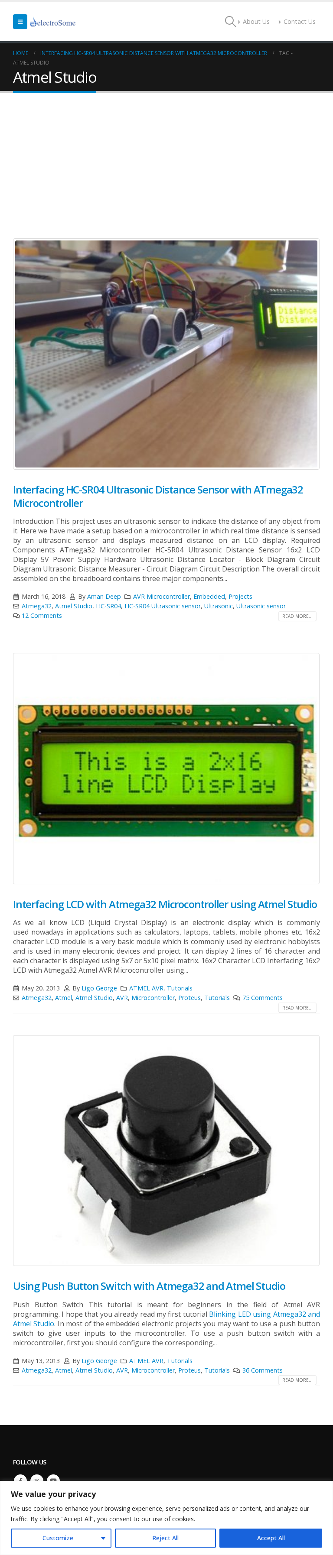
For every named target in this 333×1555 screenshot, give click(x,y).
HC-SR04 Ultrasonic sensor (162, 606)
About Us (256, 21)
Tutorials (180, 988)
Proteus (189, 997)
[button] (20, 21)
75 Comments (262, 997)
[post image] (166, 354)
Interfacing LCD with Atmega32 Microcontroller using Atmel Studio (165, 904)
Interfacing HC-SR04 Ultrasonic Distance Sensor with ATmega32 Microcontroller (158, 496)
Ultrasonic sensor (261, 606)
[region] (166, 1518)
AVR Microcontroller (161, 596)
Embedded (209, 596)
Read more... (297, 616)
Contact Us (300, 21)
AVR (122, 997)
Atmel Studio (73, 606)
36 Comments (262, 1370)
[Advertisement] (166, 158)
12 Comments (42, 615)
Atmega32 (37, 606)
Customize (57, 1538)
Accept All (271, 1538)
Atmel (63, 997)
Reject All (165, 1538)
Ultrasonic (218, 606)
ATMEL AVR (146, 988)
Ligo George (99, 988)
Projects (240, 596)
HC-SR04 (108, 606)
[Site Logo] (53, 22)
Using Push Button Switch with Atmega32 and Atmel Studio (149, 1286)
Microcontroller (153, 997)
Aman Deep (104, 596)
